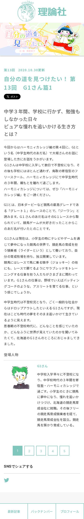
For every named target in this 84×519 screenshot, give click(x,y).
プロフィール (69, 511)
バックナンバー (42, 511)
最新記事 (14, 511)
